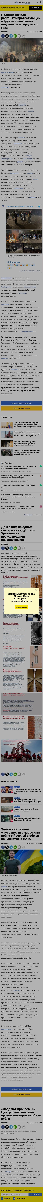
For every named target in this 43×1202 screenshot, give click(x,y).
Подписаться (21, 607)
